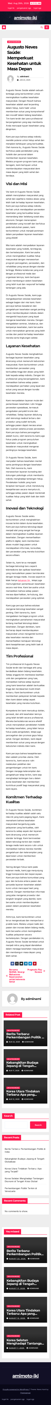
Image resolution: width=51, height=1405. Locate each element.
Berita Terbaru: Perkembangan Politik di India (25, 1037)
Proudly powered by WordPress (16, 1389)
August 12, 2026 (17, 1318)
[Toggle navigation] (46, 27)
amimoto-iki (25, 17)
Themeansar (25, 1393)
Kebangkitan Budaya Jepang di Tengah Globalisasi (22, 1066)
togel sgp (37, 8)
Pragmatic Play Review (34, 971)
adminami (24, 76)
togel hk (11, 8)
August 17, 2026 (17, 1288)
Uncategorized (14, 42)
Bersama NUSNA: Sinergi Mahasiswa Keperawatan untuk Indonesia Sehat (17, 976)
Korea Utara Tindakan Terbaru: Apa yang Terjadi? (23, 1094)
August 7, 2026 (17, 1348)
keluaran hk (24, 580)
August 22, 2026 (17, 1259)
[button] (42, 27)
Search (8, 1115)
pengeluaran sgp (24, 8)
